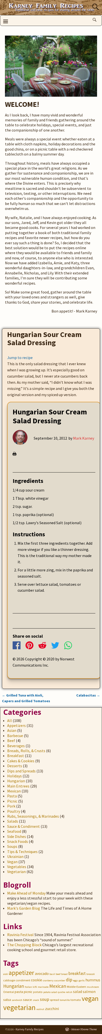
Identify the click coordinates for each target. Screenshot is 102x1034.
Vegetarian (16, 871)
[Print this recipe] (14, 454)
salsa (7, 999)
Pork (11, 806)
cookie (36, 980)
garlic (82, 980)
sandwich (17, 1000)
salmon (89, 991)
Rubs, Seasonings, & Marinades (33, 816)
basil (52, 974)
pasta (19, 991)
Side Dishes (16, 836)
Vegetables (16, 866)
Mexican (14, 790)
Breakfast (15, 755)
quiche (61, 992)
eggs (75, 980)
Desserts (14, 765)
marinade (43, 987)
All (9, 720)
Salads (12, 821)
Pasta (12, 795)
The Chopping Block (24, 944)
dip (69, 980)
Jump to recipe (20, 357)
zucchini (52, 1008)
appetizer (21, 973)
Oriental (8, 992)
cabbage (9, 980)
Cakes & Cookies (20, 760)
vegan (90, 998)
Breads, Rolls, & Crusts (26, 750)
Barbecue (15, 735)
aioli (5, 974)
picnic (28, 991)
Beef (11, 740)
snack (36, 1000)
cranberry (48, 980)
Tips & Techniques (22, 851)
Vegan (12, 861)
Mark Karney (83, 438)
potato (38, 992)
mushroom (93, 987)
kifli (35, 987)
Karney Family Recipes (30, 1029)
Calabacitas (88, 695)
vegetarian (19, 1007)
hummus (92, 980)
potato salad (50, 992)
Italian (28, 987)
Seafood (14, 831)
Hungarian (16, 780)
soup (44, 999)
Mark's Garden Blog (23, 908)
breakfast (77, 973)
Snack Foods (17, 841)
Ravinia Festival (20, 934)
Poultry (13, 811)
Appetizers (16, 725)
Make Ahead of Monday (26, 893)
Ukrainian (15, 856)
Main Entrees (18, 786)
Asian (11, 730)
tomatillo (65, 1000)
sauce (27, 999)
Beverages (16, 745)
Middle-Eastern (76, 987)
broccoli (90, 974)
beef (58, 974)
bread (64, 974)
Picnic (12, 801)
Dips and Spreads (21, 770)
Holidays (14, 775)
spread (54, 1000)
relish (69, 992)
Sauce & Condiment (23, 826)
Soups (12, 846)
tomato (76, 1000)
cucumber (59, 980)
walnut (40, 1009)
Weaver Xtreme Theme (84, 1029)
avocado (42, 973)
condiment (23, 980)
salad (77, 991)
